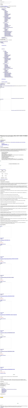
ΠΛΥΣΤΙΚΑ (6, 19)
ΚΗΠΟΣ (6, 21)
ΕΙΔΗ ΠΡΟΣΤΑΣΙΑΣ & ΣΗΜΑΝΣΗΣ (7, 31)
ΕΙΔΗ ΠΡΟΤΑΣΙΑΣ (5, 72)
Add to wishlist (2, 256)
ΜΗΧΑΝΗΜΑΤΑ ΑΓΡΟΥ (8, 17)
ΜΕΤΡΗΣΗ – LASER (7, 14)
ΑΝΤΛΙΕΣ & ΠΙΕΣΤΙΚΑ (8, 18)
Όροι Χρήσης (3, 388)
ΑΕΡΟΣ (6, 10)
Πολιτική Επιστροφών (4, 390)
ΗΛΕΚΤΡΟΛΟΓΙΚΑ (7, 26)
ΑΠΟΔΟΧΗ (1, 407)
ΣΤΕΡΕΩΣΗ (6, 29)
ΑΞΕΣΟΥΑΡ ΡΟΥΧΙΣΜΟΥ (8, 35)
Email (1, 395)
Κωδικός (1, 3)
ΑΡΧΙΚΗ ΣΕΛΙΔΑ (4, 8)
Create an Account (6, 6)
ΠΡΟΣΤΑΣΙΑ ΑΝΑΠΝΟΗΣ (8, 32)
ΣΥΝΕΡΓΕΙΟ (6, 13)
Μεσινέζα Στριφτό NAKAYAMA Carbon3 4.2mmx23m (8, 314)
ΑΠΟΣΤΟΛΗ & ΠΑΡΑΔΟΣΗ (3, 179)
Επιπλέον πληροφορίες (3, 169)
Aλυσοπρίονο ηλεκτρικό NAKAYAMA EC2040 (7, 351)
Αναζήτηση (8, 7)
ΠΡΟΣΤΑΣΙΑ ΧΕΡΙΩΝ (7, 33)
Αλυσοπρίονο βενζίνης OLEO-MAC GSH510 (7, 277)
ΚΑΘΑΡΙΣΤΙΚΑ (7, 30)
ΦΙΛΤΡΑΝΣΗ (6, 24)
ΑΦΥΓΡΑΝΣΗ (6, 66)
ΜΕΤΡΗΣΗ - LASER (7, 55)
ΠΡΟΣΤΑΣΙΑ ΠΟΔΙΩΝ (7, 34)
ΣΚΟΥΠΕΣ (6, 20)
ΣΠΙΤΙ (4, 22)
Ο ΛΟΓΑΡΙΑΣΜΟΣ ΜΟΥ (5, 41)
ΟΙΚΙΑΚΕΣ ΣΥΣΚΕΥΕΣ (8, 25)
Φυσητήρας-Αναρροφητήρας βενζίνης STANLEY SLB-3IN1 (9, 258)
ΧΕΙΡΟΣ (6, 12)
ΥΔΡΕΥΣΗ (6, 23)
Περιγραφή (3, 143)
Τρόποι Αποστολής (4, 391)
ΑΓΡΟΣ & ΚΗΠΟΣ (5, 16)
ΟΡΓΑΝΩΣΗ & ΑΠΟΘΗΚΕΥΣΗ (9, 27)
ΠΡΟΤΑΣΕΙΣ (23, 142)
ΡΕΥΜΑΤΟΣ (6, 11)
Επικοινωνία (3, 392)
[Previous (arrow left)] (0, 405)
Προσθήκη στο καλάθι (3, 336)
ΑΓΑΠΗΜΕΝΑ (4, 37)
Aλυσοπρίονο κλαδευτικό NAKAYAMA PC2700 (7, 369)
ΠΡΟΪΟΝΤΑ (3, 9)
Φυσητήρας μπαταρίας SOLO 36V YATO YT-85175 (17, 110)
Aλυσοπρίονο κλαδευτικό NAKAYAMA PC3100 (7, 332)
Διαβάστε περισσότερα (3, 262)
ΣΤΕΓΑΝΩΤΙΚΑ (7, 28)
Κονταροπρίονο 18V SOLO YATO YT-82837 (16, 98)
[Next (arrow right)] (1, 405)
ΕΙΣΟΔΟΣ (2, 4)
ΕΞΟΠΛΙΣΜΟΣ (6, 15)
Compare (1, 141)
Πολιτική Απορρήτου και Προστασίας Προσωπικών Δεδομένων (9, 389)
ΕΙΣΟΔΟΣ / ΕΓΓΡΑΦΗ (4, 81)
